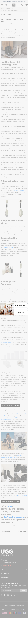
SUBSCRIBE (21, 312)
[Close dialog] (27, 303)
